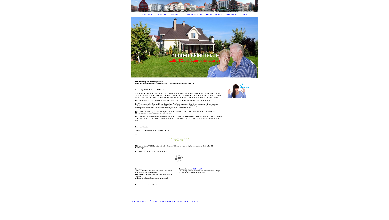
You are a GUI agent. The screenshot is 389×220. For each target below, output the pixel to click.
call (244, 14)
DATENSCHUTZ (183, 201)
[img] (194, 6)
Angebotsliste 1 (161, 14)
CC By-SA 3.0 (197, 169)
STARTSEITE (147, 14)
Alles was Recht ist (232, 14)
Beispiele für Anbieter (213, 14)
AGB (174, 201)
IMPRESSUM (167, 201)
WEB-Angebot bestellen (194, 14)
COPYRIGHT (194, 201)
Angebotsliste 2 (176, 14)
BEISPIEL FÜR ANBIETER (151, 201)
